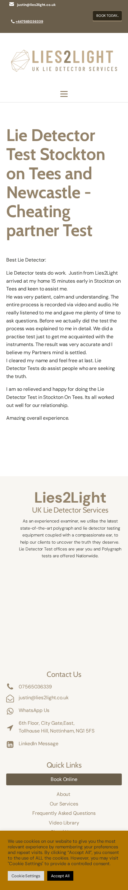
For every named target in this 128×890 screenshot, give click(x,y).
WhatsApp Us (34, 710)
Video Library (64, 822)
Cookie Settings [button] (25, 876)
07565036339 (35, 686)
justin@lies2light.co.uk (44, 697)
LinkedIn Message (38, 743)
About (64, 794)
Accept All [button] (60, 876)
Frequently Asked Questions (64, 813)
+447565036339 (29, 21)
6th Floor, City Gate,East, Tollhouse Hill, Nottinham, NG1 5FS (56, 727)
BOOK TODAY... (107, 15)
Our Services (64, 804)
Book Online (64, 779)
